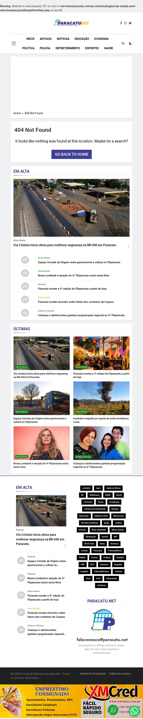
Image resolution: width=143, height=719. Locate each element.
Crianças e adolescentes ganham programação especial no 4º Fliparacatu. (81, 315)
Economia (101, 38)
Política (28, 48)
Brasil (119, 495)
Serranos (104, 564)
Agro (98, 488)
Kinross (82, 530)
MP (115, 537)
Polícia (45, 48)
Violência (101, 585)
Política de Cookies (120, 673)
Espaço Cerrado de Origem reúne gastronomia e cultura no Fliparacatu (79, 262)
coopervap (114, 502)
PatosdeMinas (115, 550)
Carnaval (88, 502)
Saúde (108, 48)
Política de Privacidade (93, 673)
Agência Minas (113, 488)
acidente (86, 488)
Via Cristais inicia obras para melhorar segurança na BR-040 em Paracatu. (65, 245)
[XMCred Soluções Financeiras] (71, 716)
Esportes (92, 48)
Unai (88, 578)
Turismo (118, 571)
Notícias (63, 38)
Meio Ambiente (99, 530)
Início (30, 38)
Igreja (106, 523)
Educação (82, 38)
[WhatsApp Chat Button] (134, 711)
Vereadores (111, 578)
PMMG (82, 557)
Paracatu (42, 284)
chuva (101, 502)
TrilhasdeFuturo (101, 571)
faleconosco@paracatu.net (102, 639)
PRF (83, 564)
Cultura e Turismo (46, 310)
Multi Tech (89, 544)
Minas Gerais (19, 240)
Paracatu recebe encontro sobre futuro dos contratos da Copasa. (76, 301)
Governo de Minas (89, 523)
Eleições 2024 (101, 516)
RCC (92, 564)
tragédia (84, 571)
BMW (108, 495)
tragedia (118, 564)
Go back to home (71, 154)
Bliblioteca (95, 495)
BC (82, 495)
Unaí (98, 578)
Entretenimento (68, 48)
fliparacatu (118, 516)
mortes (105, 537)
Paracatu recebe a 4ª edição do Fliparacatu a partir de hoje (72, 288)
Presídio (120, 557)
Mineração (91, 537)
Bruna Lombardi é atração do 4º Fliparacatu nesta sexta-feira (73, 275)
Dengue (115, 509)
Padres (84, 550)
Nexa (102, 544)
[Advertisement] (71, 85)
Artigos (46, 38)
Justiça (118, 523)
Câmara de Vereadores (95, 509)
